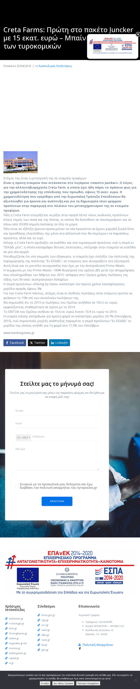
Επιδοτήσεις (64, 66)
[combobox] (23, 437)
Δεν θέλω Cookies (63, 683)
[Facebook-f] (80, 648)
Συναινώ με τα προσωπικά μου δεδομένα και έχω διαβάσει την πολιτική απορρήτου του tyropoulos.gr (58, 485)
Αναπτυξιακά (47, 66)
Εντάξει (45, 683)
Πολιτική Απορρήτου (88, 683)
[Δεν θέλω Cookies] (135, 680)
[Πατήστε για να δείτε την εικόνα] (20, 162)
